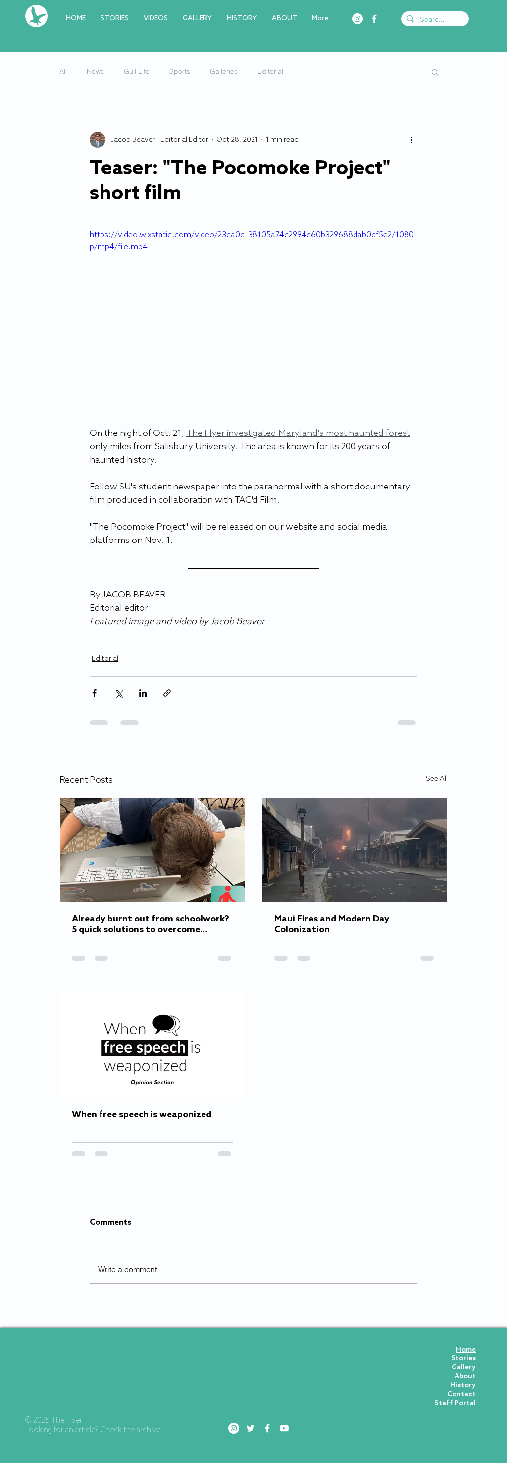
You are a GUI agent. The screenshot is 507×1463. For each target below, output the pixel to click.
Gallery (464, 1297)
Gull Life (137, 71)
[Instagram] (357, 18)
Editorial (270, 71)
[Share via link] (167, 693)
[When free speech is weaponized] (152, 1045)
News (95, 71)
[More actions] (411, 140)
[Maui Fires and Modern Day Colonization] (354, 850)
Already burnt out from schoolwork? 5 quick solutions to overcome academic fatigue (150, 924)
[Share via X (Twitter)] (118, 693)
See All (437, 779)
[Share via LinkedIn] (143, 693)
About (465, 1305)
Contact (461, 1323)
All (63, 71)
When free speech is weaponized (141, 1114)
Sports (179, 71)
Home (466, 1279)
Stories (463, 1288)
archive (148, 1359)
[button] (435, 72)
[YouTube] (284, 1357)
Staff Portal (455, 1332)
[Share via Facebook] (94, 693)
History (463, 1314)
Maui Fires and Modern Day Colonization (331, 924)
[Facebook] (374, 18)
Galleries (224, 71)
